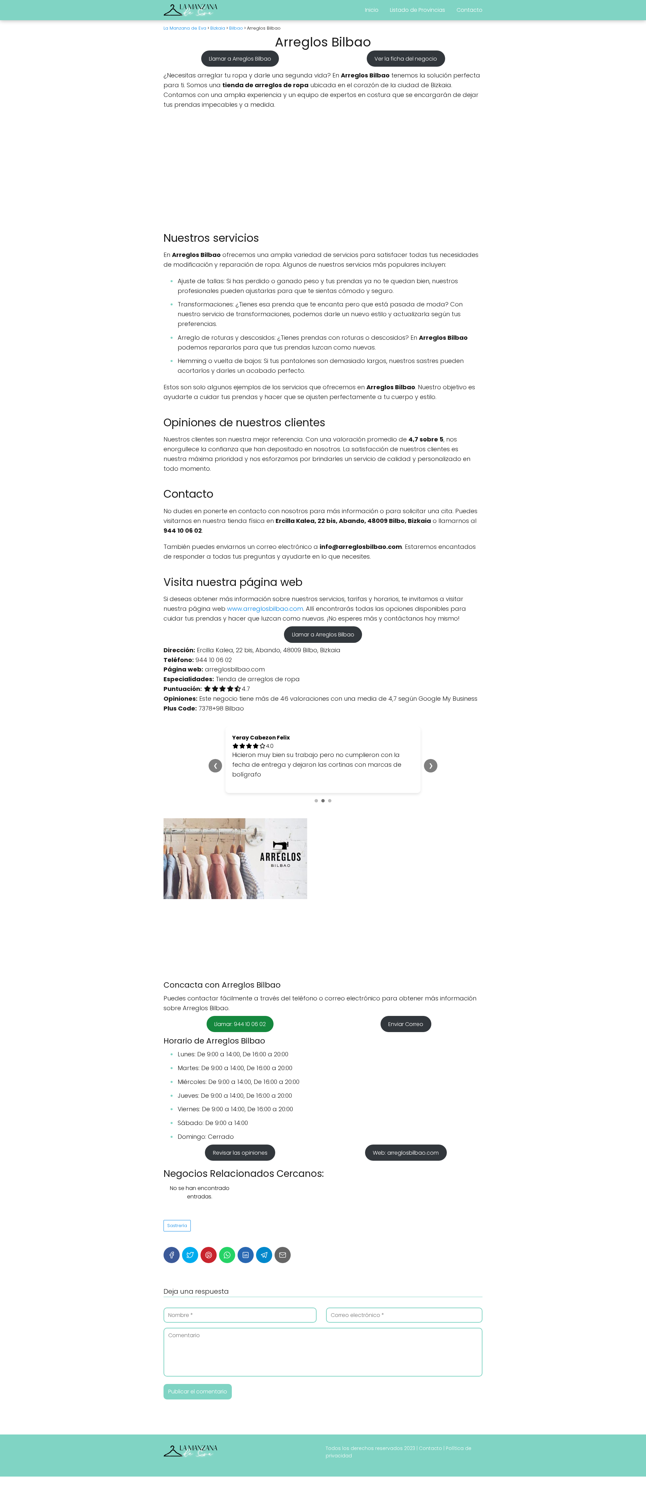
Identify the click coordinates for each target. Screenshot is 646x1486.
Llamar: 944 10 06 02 (240, 1024)
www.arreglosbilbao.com (265, 608)
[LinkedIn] (246, 1255)
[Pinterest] (209, 1255)
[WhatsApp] (227, 1255)
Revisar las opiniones (240, 1153)
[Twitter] (190, 1255)
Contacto (469, 10)
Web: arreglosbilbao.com (406, 1153)
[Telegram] (264, 1255)
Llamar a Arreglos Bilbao (240, 58)
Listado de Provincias (417, 10)
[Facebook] (172, 1255)
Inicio (372, 10)
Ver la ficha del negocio (405, 58)
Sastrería (177, 1225)
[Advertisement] (323, 170)
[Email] (283, 1255)
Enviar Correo (405, 1024)
